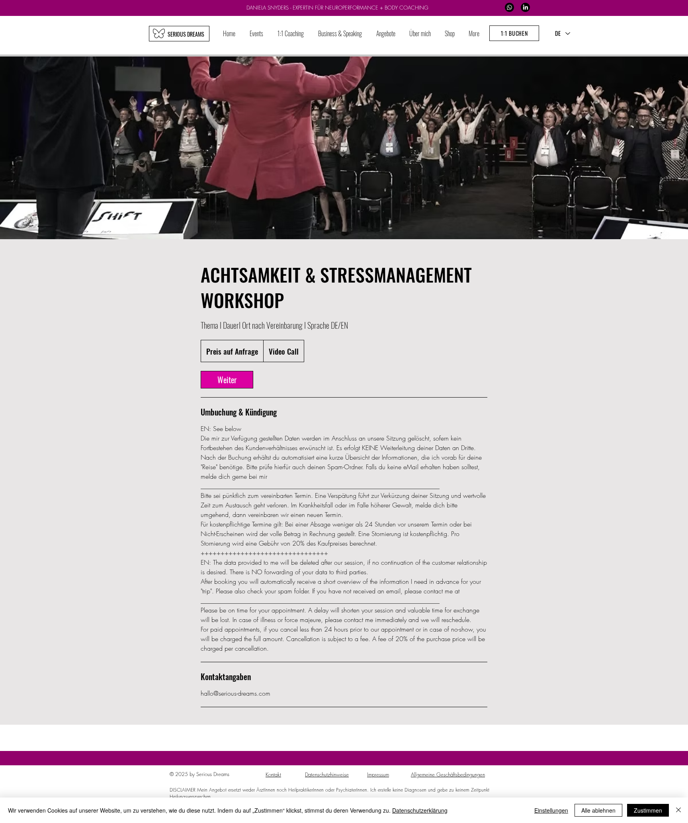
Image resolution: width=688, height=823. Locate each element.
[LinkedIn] (525, 7)
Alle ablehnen (598, 810)
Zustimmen (648, 810)
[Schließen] (678, 810)
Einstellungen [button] (551, 810)
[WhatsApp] (509, 7)
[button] (290, 34)
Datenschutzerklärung (420, 810)
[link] (227, 379)
